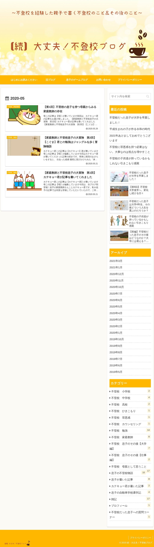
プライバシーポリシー (140, 537)
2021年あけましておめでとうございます (130, 138)
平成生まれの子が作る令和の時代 (129, 129)
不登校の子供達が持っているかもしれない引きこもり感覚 (129, 161)
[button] (147, 96)
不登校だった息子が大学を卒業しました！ (129, 120)
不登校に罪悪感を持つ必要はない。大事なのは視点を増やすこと (129, 149)
